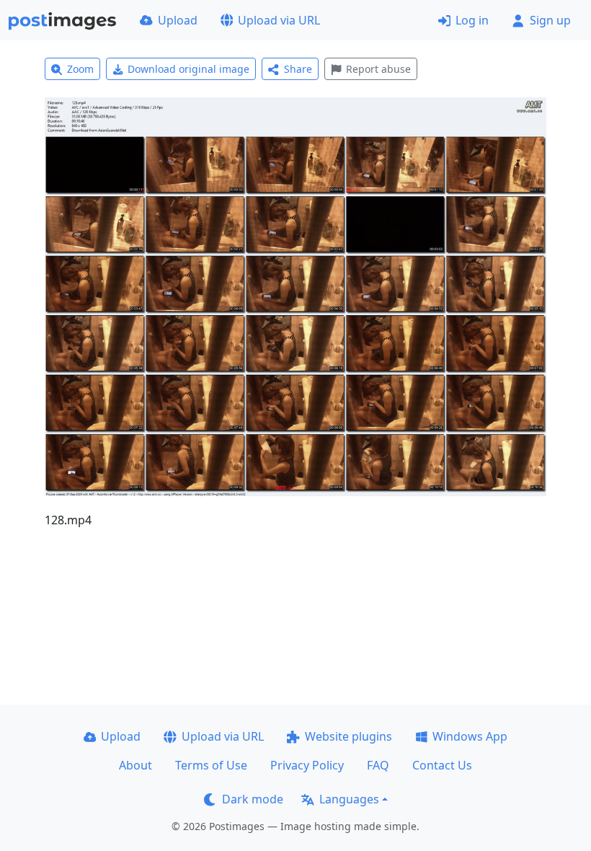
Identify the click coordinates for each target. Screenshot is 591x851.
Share (298, 69)
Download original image (188, 69)
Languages (349, 799)
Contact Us (442, 765)
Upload (177, 20)
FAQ (378, 765)
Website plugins (348, 736)
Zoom (80, 69)
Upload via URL (279, 20)
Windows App (469, 736)
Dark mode (252, 799)
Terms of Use (211, 765)
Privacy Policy (307, 765)
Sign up (550, 20)
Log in (472, 20)
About (135, 765)
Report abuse (378, 69)
